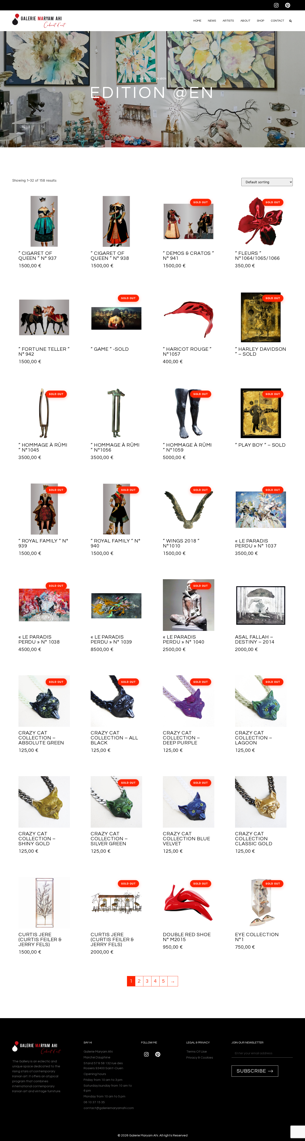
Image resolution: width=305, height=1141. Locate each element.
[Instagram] (276, 5)
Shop (260, 20)
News (212, 20)
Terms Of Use (196, 1051)
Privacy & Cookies (199, 1057)
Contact (277, 20)
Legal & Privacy (198, 1042)
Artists (228, 20)
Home (197, 20)
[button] (290, 21)
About (245, 20)
